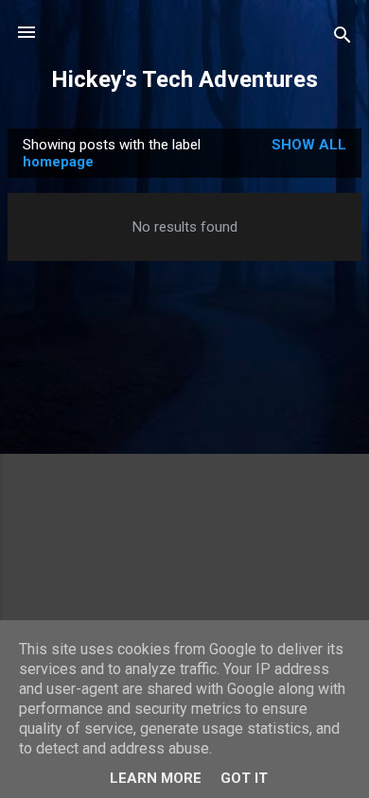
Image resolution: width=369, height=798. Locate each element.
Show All (309, 144)
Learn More (156, 778)
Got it (244, 778)
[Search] (342, 38)
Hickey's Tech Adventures (184, 79)
